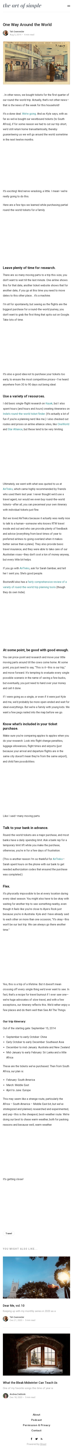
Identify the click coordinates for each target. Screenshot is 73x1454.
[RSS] (41, 1439)
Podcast (36, 1420)
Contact (36, 1430)
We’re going (29, 113)
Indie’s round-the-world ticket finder (24, 413)
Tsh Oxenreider (17, 31)
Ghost (43, 1444)
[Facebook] (31, 1439)
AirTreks (8, 489)
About (36, 1415)
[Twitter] (37, 1439)
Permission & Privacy (36, 1425)
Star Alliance (15, 429)
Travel (9, 1233)
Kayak (49, 403)
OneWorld (63, 424)
